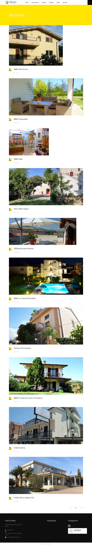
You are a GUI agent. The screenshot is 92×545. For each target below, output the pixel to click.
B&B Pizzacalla (21, 119)
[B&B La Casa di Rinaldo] (46, 276)
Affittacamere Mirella (23, 248)
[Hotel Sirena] (46, 425)
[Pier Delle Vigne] (46, 186)
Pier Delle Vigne (21, 209)
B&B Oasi (18, 159)
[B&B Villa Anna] (36, 45)
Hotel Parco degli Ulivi (24, 497)
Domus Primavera (22, 348)
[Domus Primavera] (46, 326)
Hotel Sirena (19, 448)
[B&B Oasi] (29, 141)
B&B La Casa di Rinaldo (25, 298)
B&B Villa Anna (21, 69)
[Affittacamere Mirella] (42, 231)
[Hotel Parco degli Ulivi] (46, 475)
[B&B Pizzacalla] (46, 96)
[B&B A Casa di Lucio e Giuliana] (46, 375)
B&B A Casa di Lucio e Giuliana (28, 398)
